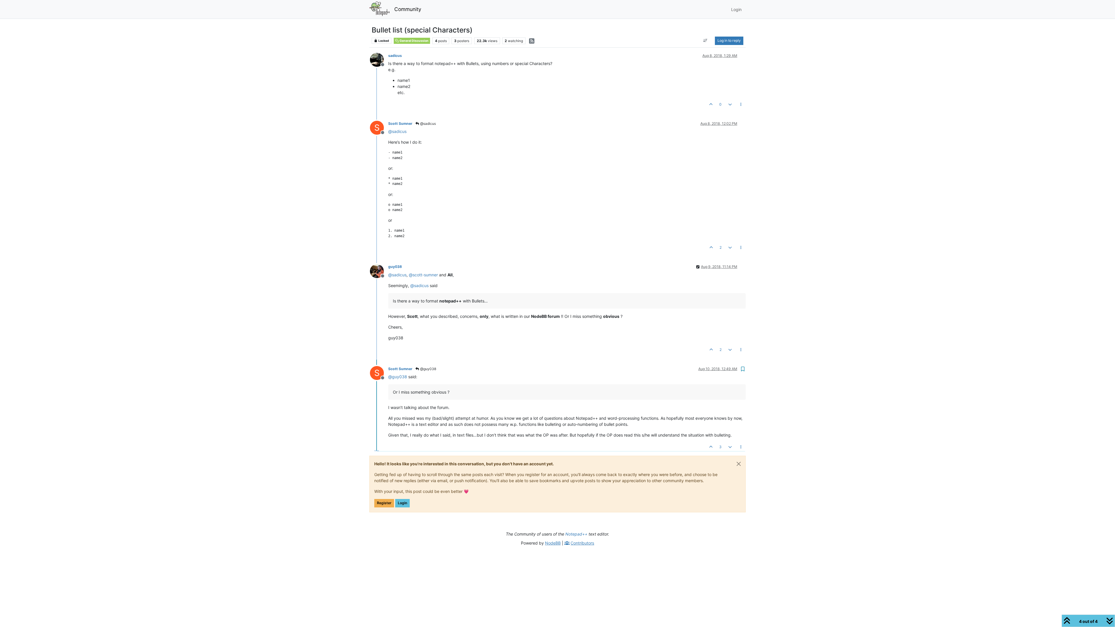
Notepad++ (576, 533)
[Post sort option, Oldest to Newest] (705, 41)
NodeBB (553, 542)
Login (402, 503)
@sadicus (427, 123)
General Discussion (414, 41)
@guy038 (427, 369)
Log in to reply (729, 40)
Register (384, 503)
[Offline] (379, 59)
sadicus (395, 55)
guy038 (395, 266)
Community (407, 9)
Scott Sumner (400, 123)
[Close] (738, 464)
